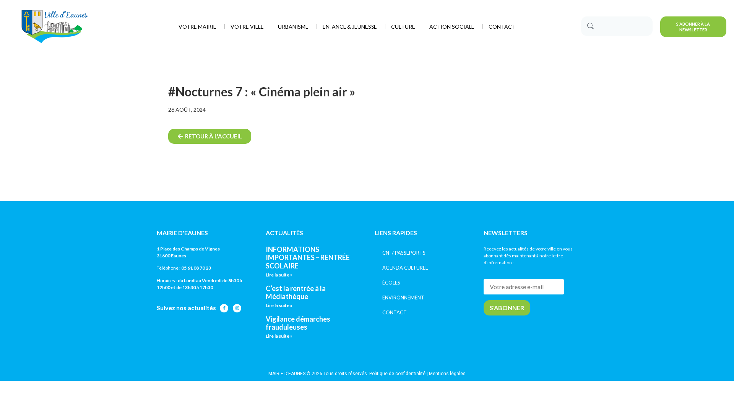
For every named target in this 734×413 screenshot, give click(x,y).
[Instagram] (237, 308)
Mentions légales (447, 373)
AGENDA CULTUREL (405, 268)
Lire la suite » (279, 275)
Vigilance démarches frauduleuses (298, 323)
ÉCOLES (391, 283)
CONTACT (394, 312)
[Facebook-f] (224, 308)
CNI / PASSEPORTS (403, 253)
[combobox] (617, 26)
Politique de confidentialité (397, 373)
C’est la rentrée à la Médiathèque (296, 292)
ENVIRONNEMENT (403, 297)
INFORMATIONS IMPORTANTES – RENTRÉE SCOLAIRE (308, 257)
